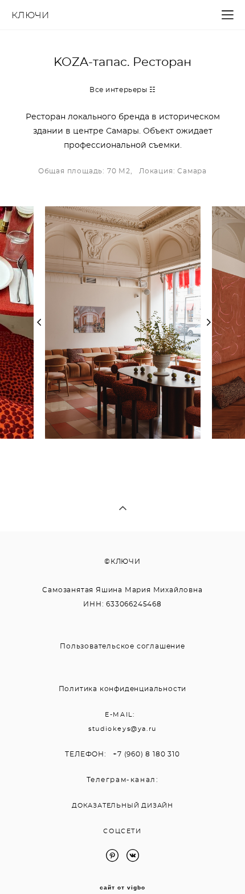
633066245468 (134, 604)
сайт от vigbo (122, 888)
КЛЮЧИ (30, 15)
